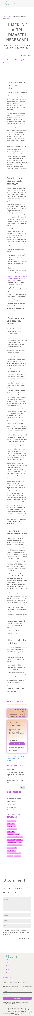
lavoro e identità (11, 839)
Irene (7, 962)
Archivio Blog (7, 16)
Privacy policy (6, 977)
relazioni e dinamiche (12, 847)
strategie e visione (12, 836)
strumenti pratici (11, 826)
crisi (19, 853)
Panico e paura (11, 801)
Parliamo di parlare (12, 810)
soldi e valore (11, 823)
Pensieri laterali (12, 804)
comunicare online (11, 850)
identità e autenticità (12, 853)
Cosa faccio (9, 966)
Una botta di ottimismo (14, 799)
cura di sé (20, 836)
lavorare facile (17, 855)
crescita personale (9, 60)
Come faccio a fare (12, 807)
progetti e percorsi (9, 62)
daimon (18, 60)
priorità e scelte (11, 821)
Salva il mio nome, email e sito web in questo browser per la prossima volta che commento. (16, 932)
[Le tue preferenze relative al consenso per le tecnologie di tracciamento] (31, 1013)
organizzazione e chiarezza (13, 834)
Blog (7, 969)
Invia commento (24, 938)
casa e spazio (11, 831)
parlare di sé (25, 60)
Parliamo (8, 973)
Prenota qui (21, 716)
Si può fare (10, 796)
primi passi (10, 855)
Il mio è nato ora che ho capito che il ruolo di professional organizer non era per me (17, 278)
